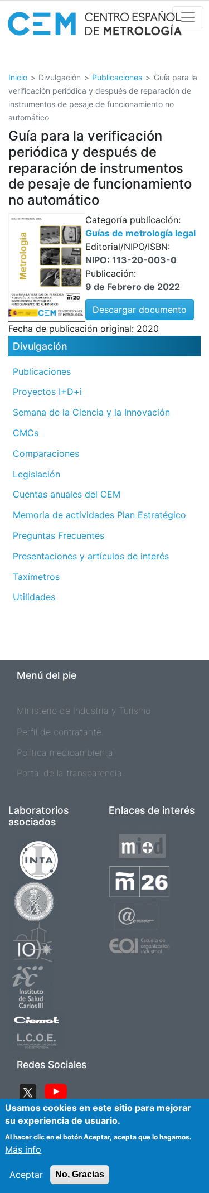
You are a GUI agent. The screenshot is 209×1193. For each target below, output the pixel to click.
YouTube (56, 1092)
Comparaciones (46, 453)
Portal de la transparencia (69, 773)
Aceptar (26, 1174)
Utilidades (34, 596)
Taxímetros (36, 576)
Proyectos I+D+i (47, 391)
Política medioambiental (66, 752)
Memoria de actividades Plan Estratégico (99, 514)
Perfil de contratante (59, 731)
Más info (23, 1149)
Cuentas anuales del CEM (66, 494)
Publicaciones (117, 77)
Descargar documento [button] (140, 309)
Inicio (17, 77)
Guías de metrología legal (140, 233)
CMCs (25, 432)
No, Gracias (79, 1174)
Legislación (36, 474)
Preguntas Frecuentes (58, 535)
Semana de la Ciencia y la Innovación (91, 412)
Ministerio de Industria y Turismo (83, 710)
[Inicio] (95, 27)
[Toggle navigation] (187, 17)
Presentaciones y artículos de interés (91, 556)
